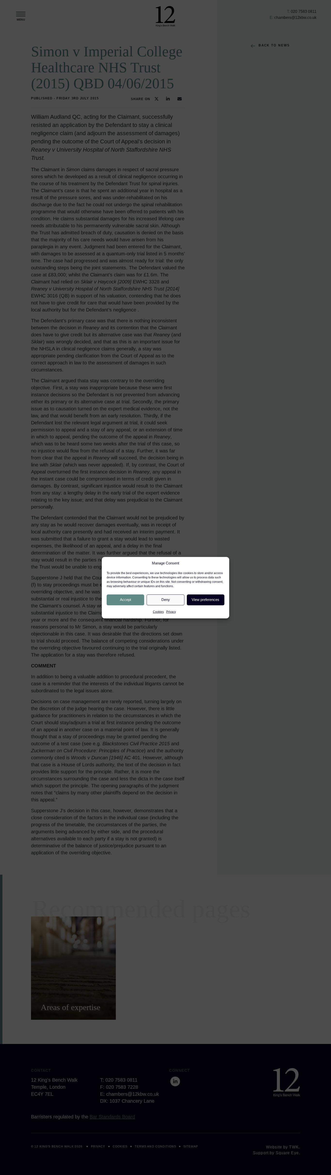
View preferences (205, 600)
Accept (125, 600)
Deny (165, 600)
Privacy (171, 611)
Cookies (158, 611)
